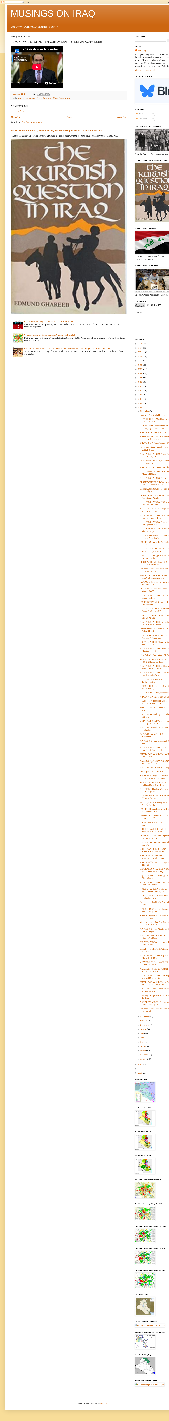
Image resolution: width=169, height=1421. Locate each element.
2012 (140, 403)
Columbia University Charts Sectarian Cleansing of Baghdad (49, 334)
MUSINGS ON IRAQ (53, 13)
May (142, 1042)
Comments (142, 118)
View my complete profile (145, 70)
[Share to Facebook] (46, 94)
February (144, 1054)
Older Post (121, 117)
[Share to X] (43, 94)
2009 (140, 1068)
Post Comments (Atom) (32, 122)
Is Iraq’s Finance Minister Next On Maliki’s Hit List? (154, 472)
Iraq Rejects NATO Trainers (152, 771)
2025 (140, 347)
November (144, 1016)
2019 (140, 373)
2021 (140, 364)
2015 (140, 390)
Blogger (103, 1403)
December (144, 411)
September (145, 1024)
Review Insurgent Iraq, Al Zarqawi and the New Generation (49, 321)
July (142, 1033)
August (143, 1029)
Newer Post (16, 117)
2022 (140, 360)
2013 (140, 398)
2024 (140, 352)
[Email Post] (34, 94)
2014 (140, 394)
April (142, 1046)
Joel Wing (141, 50)
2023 (140, 356)
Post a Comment (21, 111)
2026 (140, 343)
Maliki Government (44, 98)
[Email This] (38, 94)
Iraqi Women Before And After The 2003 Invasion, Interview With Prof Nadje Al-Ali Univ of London (67, 348)
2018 (140, 377)
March (143, 1050)
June (142, 1037)
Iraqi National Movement (27, 98)
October (144, 1020)
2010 (140, 1064)
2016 (140, 386)
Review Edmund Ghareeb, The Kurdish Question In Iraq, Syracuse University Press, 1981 (57, 130)
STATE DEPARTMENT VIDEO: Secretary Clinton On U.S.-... (154, 702)
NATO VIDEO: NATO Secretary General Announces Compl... (154, 776)
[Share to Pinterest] (48, 94)
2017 (140, 381)
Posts (140, 113)
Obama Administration (61, 98)
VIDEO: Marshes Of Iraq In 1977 (154, 432)
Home (69, 117)
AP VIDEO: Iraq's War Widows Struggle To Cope (153, 936)
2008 (140, 1072)
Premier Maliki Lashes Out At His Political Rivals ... (154, 629)
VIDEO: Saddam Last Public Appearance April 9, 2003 (152, 856)
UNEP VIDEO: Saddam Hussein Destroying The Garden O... (154, 427)
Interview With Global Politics (152, 414)
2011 (140, 407)
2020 (140, 369)
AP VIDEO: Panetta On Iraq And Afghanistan (154, 728)
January (143, 1058)
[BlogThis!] (41, 94)
